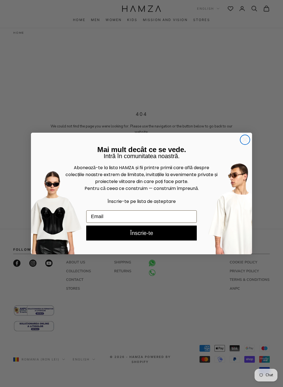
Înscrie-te (141, 233)
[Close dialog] (245, 140)
